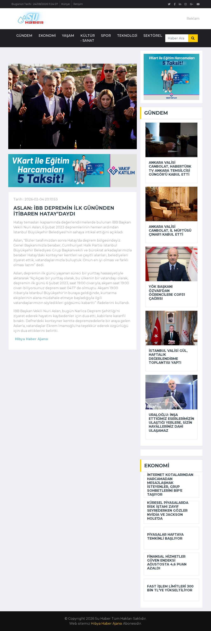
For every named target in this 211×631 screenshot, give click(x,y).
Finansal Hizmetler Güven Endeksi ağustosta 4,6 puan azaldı (166, 562)
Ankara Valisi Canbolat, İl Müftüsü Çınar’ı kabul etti (170, 230)
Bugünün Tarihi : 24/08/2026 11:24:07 (35, 4)
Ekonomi (47, 36)
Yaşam (68, 36)
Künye (65, 4)
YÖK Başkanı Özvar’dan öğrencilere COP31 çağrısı (167, 293)
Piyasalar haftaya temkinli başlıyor (165, 536)
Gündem (24, 36)
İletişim (78, 4)
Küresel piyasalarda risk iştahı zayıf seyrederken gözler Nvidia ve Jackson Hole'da (167, 510)
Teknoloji (127, 36)
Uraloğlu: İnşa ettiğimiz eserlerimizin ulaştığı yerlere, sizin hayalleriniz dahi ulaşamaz (171, 423)
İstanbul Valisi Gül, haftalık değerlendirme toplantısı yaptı (168, 357)
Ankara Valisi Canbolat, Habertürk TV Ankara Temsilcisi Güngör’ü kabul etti (170, 168)
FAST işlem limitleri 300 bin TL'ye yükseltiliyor (170, 588)
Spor (106, 36)
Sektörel (152, 36)
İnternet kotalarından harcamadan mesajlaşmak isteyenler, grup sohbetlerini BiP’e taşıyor (170, 484)
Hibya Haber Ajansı (106, 623)
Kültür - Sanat (87, 38)
